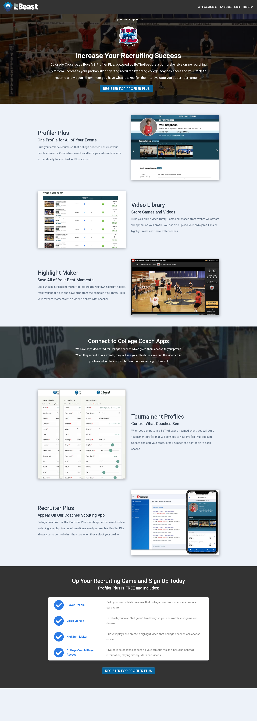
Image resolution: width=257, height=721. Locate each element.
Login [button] (237, 7)
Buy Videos (225, 7)
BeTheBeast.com (207, 7)
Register (248, 7)
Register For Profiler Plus (126, 88)
